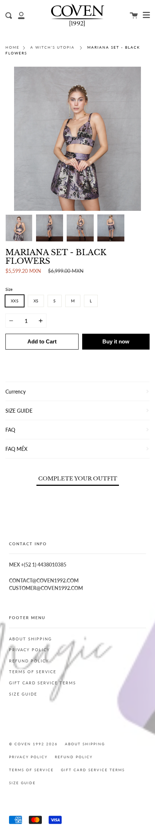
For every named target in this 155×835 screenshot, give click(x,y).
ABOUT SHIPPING (30, 639)
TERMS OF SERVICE (32, 672)
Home (12, 47)
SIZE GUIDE (23, 694)
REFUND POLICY (29, 661)
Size (9, 289)
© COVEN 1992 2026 (33, 744)
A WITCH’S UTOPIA (52, 47)
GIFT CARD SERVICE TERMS (42, 683)
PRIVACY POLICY (29, 650)
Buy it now (115, 341)
